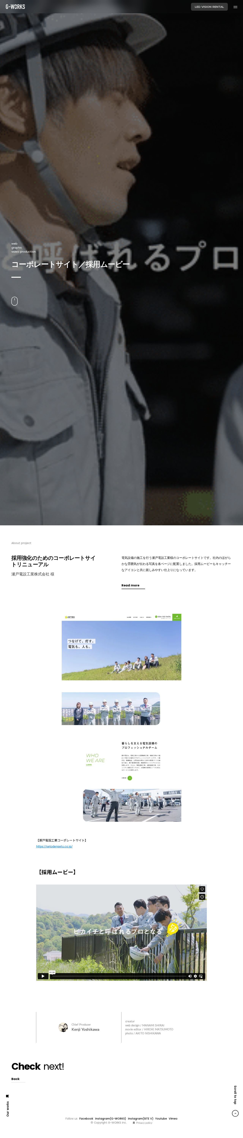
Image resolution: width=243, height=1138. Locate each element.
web (14, 437)
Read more (130, 971)
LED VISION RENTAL (209, 7)
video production (23, 445)
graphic (16, 441)
